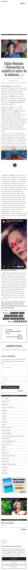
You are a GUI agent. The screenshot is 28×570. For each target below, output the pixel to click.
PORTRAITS (5, 462)
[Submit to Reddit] (24, 321)
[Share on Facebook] (15, 321)
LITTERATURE (6, 444)
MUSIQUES (5, 453)
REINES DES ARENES (8, 464)
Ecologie (22, 313)
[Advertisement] (14, 19)
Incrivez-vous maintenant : (7, 523)
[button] (23, 3)
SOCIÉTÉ (4, 467)
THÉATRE (4, 473)
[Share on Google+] (19, 321)
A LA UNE (4, 399)
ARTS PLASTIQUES (7, 407)
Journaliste (6, 318)
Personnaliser (14, 563)
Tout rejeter (14, 567)
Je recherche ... (20, 390)
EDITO (3, 425)
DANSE (3, 413)
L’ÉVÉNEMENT (6, 433)
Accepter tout (14, 559)
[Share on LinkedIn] (26, 321)
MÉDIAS (4, 447)
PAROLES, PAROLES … (8, 456)
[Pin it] (22, 321)
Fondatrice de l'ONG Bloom (11, 316)
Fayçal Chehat (17, 78)
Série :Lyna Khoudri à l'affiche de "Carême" (13, 332)
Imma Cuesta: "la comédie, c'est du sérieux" (15, 337)
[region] (14, 557)
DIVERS (4, 419)
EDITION (4, 422)
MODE (3, 450)
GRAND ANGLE (6, 428)
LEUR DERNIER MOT (8, 441)
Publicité (4, 542)
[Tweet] (17, 321)
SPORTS (4, 470)
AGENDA (4, 404)
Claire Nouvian (14, 313)
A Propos (4, 540)
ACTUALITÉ (5, 402)
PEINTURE (5, 459)
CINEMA (4, 410)
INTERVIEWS (5, 431)
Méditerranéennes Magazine (17, 318)
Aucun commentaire (13, 80)
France (20, 316)
